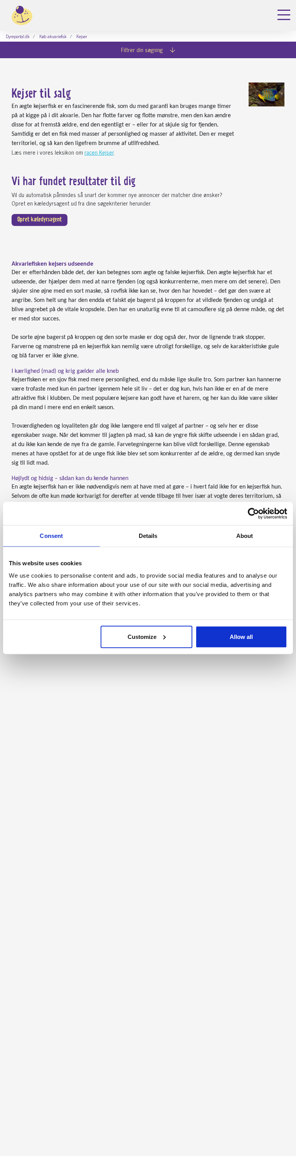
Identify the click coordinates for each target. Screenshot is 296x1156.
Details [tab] (148, 536)
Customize (142, 636)
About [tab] (244, 536)
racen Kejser (99, 152)
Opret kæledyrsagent (39, 220)
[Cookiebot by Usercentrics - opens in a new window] (253, 513)
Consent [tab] (51, 536)
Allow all (241, 636)
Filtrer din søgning (142, 49)
